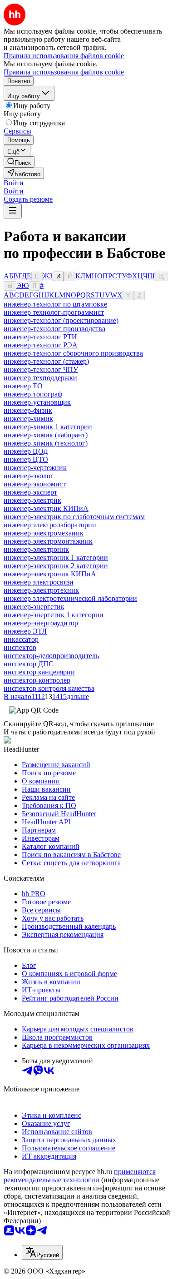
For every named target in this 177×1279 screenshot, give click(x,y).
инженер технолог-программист (54, 312)
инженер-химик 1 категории (48, 427)
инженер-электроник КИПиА (50, 574)
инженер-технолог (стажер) (46, 361)
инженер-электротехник (41, 590)
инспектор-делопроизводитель (51, 655)
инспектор (20, 647)
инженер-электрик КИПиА (46, 508)
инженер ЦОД (26, 451)
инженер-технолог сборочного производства (73, 353)
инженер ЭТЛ (25, 631)
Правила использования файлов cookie (64, 72)
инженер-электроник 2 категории (56, 566)
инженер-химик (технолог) (46, 443)
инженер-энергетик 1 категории (53, 615)
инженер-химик (28, 418)
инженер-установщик (37, 402)
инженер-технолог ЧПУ (41, 369)
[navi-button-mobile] (13, 210)
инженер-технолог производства (54, 328)
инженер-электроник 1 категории (56, 557)
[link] (19, 162)
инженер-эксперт (30, 492)
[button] (14, 183)
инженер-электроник (36, 549)
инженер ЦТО (26, 459)
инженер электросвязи (39, 582)
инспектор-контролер (37, 680)
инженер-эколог (29, 476)
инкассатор (21, 639)
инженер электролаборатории (50, 525)
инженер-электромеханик (44, 533)
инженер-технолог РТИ (40, 337)
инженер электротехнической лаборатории (70, 598)
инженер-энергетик (34, 606)
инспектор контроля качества (49, 688)
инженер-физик (28, 410)
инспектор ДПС (29, 664)
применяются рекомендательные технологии (80, 1176)
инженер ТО (23, 386)
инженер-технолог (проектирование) (61, 320)
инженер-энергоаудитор (41, 623)
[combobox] (42, 1252)
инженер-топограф (33, 394)
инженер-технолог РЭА (41, 345)
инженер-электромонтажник (48, 541)
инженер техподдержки (40, 378)
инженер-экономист (35, 484)
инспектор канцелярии (39, 672)
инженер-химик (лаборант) (46, 435)
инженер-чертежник (35, 467)
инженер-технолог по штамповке (55, 304)
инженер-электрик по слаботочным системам (74, 517)
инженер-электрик (32, 500)
